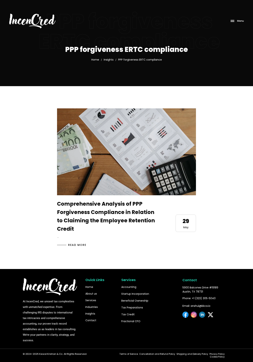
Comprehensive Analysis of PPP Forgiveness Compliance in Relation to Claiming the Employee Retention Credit (106, 216)
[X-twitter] (210, 315)
